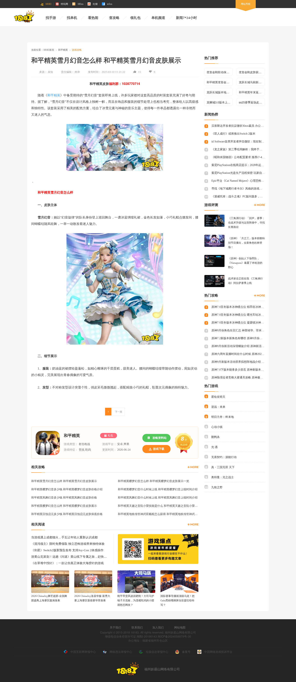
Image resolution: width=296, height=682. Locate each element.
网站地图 (179, 627)
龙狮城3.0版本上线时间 (220, 102)
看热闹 (93, 18)
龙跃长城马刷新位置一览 (252, 82)
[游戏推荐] (259, 205)
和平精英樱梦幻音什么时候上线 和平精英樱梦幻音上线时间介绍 (158, 489)
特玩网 (64, 4)
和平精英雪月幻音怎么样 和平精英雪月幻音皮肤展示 (64, 481)
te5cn (109, 4)
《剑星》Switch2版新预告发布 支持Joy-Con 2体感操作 (67, 550)
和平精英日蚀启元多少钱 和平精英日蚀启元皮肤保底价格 (66, 514)
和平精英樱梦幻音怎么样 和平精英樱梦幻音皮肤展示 (64, 506)
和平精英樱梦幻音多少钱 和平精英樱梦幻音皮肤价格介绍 (66, 489)
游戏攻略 (77, 49)
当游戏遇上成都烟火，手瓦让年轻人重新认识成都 (64, 537)
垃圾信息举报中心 (157, 652)
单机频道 (158, 18)
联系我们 (137, 627)
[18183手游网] (24, 17)
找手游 (51, 18)
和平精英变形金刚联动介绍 (220, 82)
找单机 (72, 18)
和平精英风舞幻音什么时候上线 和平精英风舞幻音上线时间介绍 (158, 497)
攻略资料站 (159, 437)
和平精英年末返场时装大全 (252, 92)
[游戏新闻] (193, 524)
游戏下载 (158, 448)
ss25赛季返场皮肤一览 (252, 102)
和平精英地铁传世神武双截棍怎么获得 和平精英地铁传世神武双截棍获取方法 (158, 514)
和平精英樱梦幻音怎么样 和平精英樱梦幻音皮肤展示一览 (153, 481)
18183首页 (48, 49)
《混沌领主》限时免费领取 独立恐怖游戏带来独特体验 (68, 543)
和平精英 (63, 49)
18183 (48, 4)
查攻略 (114, 18)
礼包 (110, 435)
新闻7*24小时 (186, 18)
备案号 (186, 652)
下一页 (118, 411)
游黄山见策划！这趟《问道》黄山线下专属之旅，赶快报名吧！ (69, 556)
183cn (80, 4)
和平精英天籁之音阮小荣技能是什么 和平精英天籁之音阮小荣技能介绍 (158, 506)
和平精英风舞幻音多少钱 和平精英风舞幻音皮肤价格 (64, 497)
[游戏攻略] (193, 467)
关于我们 (115, 627)
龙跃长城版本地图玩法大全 (220, 92)
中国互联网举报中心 (83, 652)
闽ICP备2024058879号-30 (174, 636)
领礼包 (135, 18)
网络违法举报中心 (121, 652)
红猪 (95, 4)
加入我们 (158, 627)
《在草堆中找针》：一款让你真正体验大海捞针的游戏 (67, 563)
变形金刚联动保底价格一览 (220, 72)
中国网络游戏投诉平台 (218, 652)
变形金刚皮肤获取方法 (252, 72)
